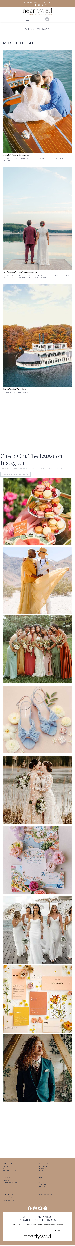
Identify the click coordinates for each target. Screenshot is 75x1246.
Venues (26, 392)
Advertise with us (46, 1197)
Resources (43, 1166)
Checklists (43, 1168)
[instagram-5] (37, 897)
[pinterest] (43, 5)
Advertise (28, 2)
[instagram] (39, 5)
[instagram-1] (37, 1035)
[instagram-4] (37, 756)
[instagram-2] (37, 616)
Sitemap (42, 1184)
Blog (41, 1170)
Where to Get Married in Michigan (16, 155)
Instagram (27, 468)
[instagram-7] (37, 827)
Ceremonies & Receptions (41, 275)
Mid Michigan (25, 158)
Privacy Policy (44, 1186)
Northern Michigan (38, 158)
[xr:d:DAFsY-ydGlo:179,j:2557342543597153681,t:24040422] (37, 285)
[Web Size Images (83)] (37, 51)
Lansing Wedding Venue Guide (14, 389)
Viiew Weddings (9, 1181)
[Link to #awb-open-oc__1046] (47, 19)
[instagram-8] (37, 966)
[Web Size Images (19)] (37, 168)
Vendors (6, 1168)
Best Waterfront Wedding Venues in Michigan (20, 272)
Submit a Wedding (10, 1182)
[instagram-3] (37, 686)
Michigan (15, 158)
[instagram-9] (37, 478)
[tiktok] (40, 1208)
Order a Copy (8, 1201)
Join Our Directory (10, 1170)
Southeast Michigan (53, 158)
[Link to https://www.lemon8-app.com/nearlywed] (45, 5)
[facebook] (35, 5)
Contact (42, 1182)
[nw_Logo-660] (37, 9)
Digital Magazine (9, 1197)
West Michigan (40, 277)
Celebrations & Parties (21, 275)
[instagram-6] (37, 547)
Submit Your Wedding (42, 2)
